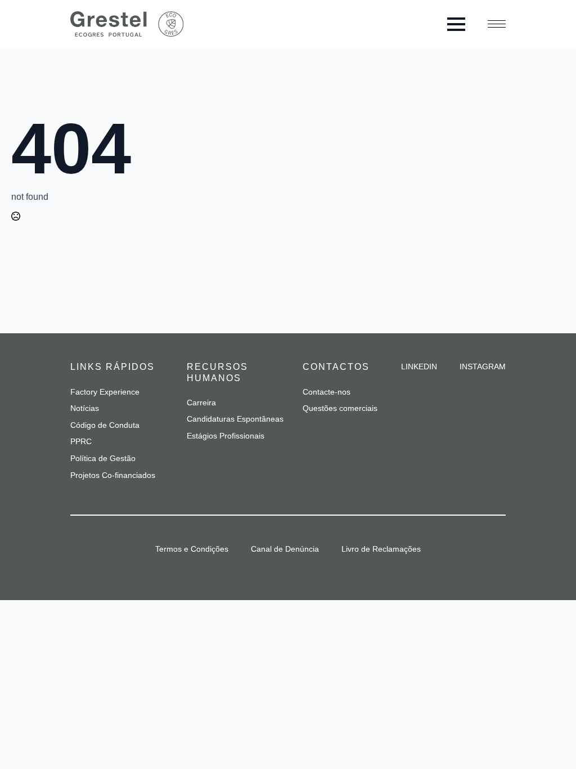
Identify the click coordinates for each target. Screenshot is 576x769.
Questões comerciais (340, 408)
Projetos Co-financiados (112, 475)
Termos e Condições (191, 548)
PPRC (81, 441)
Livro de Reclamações (381, 548)
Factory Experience (105, 391)
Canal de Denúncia (285, 548)
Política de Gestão (103, 458)
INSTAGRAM (483, 366)
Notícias (84, 408)
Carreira (201, 402)
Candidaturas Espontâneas (235, 418)
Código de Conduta (105, 425)
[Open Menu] (456, 24)
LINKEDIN (419, 366)
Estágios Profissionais (225, 435)
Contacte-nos (326, 391)
